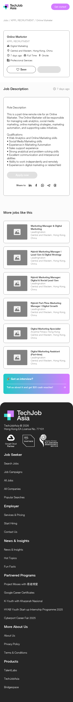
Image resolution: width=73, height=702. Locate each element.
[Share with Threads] (55, 185)
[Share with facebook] (36, 185)
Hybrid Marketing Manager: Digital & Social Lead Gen (46, 279)
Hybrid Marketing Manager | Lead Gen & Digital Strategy (46, 253)
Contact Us (10, 531)
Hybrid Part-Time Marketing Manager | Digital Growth (46, 304)
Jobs (5, 20)
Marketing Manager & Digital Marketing (46, 227)
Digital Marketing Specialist (46, 328)
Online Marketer (44, 20)
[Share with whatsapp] (42, 185)
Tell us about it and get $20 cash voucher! (30, 387)
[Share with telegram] (49, 185)
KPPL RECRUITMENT (22, 20)
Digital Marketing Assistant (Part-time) (45, 353)
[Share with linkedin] (30, 185)
